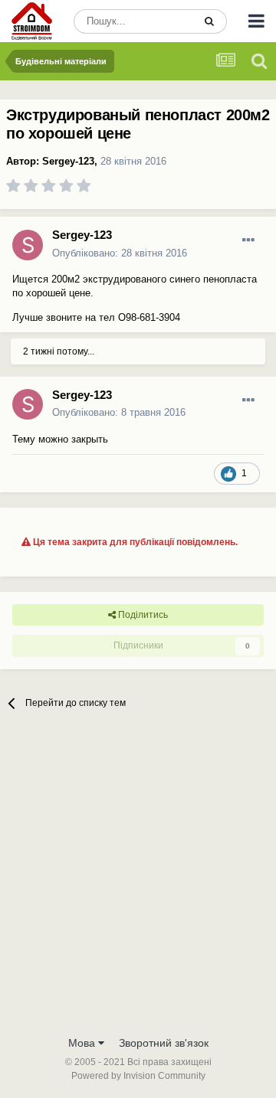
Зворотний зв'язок (164, 1043)
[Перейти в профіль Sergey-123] (27, 245)
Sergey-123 (68, 161)
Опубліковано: (119, 253)
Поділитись (142, 614)
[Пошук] (209, 21)
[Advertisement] (138, 882)
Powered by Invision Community (138, 1075)
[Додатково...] (248, 240)
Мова (83, 1043)
